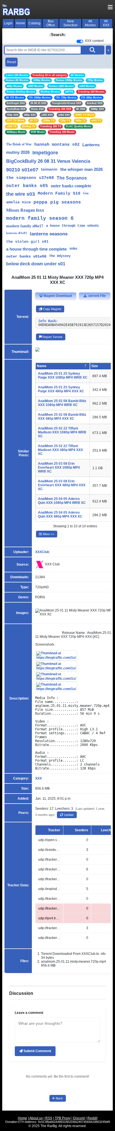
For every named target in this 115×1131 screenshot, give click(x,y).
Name (41, 366)
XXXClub (42, 552)
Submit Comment (37, 1051)
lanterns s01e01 (16, 233)
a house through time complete (36, 249)
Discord (79, 1118)
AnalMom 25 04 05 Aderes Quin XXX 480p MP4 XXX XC (60, 514)
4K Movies (90, 23)
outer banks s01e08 (26, 256)
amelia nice (18, 202)
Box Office (50, 23)
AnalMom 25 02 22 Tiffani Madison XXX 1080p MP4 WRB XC (62, 432)
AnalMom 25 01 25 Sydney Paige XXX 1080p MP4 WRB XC (62, 375)
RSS (48, 1118)
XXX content (94, 41)
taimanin (49, 169)
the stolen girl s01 (27, 242)
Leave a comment (29, 1013)
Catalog (34, 23)
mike (73, 249)
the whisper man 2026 (81, 169)
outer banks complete (71, 185)
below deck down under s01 (35, 263)
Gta (85, 193)
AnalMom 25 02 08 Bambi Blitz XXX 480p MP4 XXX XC (62, 417)
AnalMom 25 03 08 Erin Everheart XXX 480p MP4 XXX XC (61, 485)
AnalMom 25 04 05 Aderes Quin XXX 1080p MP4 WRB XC (62, 501)
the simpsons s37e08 (30, 178)
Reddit (92, 1118)
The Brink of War (19, 144)
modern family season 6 (40, 218)
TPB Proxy (63, 1118)
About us (36, 1118)
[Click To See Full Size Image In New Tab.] (56, 655)
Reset (11, 62)
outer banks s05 (27, 185)
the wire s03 (20, 194)
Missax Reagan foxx (25, 210)
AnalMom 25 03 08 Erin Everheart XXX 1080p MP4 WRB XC (59, 467)
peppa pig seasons (57, 202)
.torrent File (96, 296)
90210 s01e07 (22, 170)
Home (20, 23)
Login (8, 23)
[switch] (79, 41)
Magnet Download (57, 296)
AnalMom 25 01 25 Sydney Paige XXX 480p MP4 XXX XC (61, 389)
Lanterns (91, 144)
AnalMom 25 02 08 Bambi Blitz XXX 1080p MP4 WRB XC (62, 403)
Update (68, 814)
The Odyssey (60, 256)
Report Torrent (52, 337)
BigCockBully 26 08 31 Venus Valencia (48, 161)
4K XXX (106, 23)
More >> (48, 534)
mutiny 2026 (18, 152)
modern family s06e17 (24, 226)
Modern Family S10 (59, 193)
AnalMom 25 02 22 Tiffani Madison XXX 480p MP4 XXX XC (60, 450)
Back (59, 1098)
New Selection (70, 23)
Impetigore (45, 152)
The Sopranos (72, 178)
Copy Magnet (51, 309)
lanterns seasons (49, 234)
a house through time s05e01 (72, 226)
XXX (38, 778)
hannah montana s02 (57, 144)
